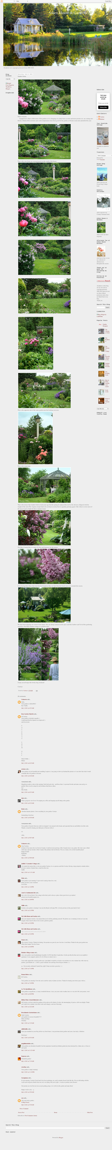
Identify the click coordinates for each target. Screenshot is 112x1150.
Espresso (23, 1056)
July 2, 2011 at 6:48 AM (27, 776)
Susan (23, 940)
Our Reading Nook (107, 373)
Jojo (22, 798)
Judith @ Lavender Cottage (29, 863)
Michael (102, 119)
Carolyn (102, 117)
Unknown (24, 699)
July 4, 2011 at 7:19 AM (27, 1061)
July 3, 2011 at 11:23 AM (28, 1050)
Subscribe (103, 107)
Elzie (22, 878)
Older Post (90, 1112)
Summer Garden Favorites (107, 364)
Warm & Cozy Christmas (107, 401)
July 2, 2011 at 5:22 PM (27, 923)
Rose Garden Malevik (27, 714)
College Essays (25, 1102)
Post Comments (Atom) (31, 1115)
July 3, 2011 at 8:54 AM (27, 1037)
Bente (23, 809)
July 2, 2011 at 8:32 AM (27, 803)
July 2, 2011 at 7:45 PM (27, 983)
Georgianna (24, 1078)
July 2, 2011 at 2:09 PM (27, 899)
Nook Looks (106, 391)
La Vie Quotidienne (26, 989)
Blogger (61, 1137)
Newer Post (21, 1112)
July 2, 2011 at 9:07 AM (27, 838)
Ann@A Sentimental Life (28, 893)
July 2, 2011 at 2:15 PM (27, 910)
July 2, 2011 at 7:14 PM (27, 968)
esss (22, 1098)
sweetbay (23, 1067)
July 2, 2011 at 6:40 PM (27, 946)
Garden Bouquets (105, 325)
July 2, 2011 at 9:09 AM (27, 858)
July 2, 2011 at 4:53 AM (27, 708)
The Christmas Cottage (107, 349)
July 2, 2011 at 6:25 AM (27, 763)
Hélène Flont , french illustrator (30, 1000)
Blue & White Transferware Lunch (107, 383)
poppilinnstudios (26, 1043)
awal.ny (23, 769)
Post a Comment (24, 1108)
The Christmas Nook (107, 331)
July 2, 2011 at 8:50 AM (27, 817)
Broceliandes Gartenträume (29, 1012)
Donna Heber (25, 974)
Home (55, 1112)
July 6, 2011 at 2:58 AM (27, 1092)
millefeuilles (24, 1029)
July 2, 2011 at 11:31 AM (28, 872)
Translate (102, 159)
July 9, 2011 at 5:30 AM (27, 1105)
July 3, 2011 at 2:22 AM (27, 1006)
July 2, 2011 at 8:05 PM (27, 994)
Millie (23, 905)
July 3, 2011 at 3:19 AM (27, 1023)
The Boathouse (107, 339)
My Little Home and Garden (29, 916)
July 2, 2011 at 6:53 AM (27, 792)
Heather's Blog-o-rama (27, 952)
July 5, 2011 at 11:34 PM (27, 1072)
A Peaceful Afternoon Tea (107, 357)
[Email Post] (36, 690)
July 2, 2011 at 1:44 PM (27, 887)
